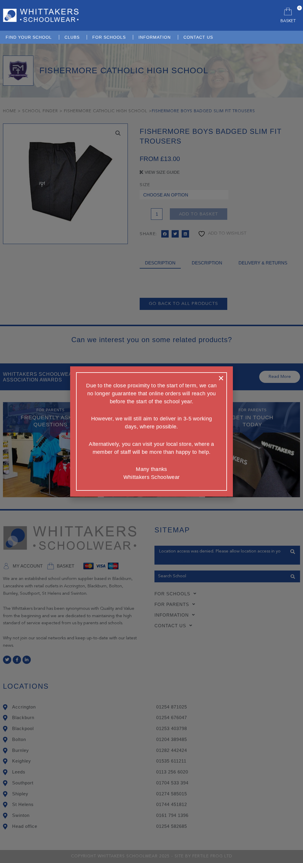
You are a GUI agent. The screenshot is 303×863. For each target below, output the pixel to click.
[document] (151, 431)
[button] (221, 378)
